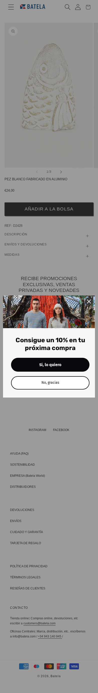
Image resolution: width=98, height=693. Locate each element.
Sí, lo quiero (50, 364)
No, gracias (50, 382)
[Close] (89, 301)
